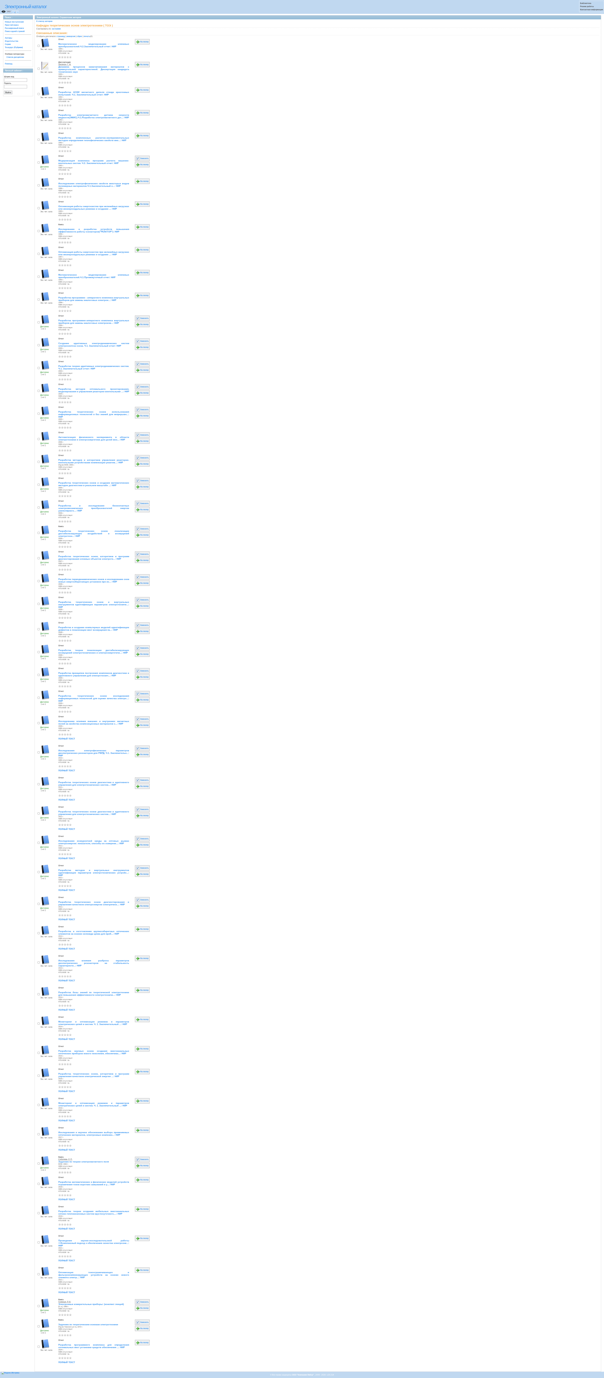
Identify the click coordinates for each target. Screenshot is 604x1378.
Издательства (11, 41)
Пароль (7, 83)
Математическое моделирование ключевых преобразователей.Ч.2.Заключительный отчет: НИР (93, 45)
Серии (8, 44)
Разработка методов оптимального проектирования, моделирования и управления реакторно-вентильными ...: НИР (93, 390)
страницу (60, 36)
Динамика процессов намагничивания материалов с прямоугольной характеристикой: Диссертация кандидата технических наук (93, 69)
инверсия (71, 36)
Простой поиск (12, 25)
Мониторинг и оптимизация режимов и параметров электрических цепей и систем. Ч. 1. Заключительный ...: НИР (93, 1022)
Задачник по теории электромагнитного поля (83, 1161)
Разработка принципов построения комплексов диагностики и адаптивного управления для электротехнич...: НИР (93, 674)
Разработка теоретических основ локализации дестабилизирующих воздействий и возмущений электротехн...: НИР (93, 533)
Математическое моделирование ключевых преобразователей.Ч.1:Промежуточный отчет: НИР (93, 276)
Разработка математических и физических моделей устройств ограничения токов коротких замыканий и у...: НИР (93, 1183)
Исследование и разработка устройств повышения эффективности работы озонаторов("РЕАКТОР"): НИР (93, 230)
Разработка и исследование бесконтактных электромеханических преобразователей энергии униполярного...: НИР (93, 508)
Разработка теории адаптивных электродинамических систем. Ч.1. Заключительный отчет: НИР (93, 367)
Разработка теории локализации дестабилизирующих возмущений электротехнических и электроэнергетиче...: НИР (93, 651)
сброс (79, 36)
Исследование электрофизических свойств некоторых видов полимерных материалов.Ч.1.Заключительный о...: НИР (93, 184)
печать (87, 36)
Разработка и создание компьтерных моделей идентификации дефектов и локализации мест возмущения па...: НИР (93, 628)
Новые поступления (14, 22)
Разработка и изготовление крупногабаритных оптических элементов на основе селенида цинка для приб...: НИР (93, 932)
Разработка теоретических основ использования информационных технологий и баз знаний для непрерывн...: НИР (93, 414)
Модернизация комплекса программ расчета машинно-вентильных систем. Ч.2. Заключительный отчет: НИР (93, 161)
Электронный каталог (26, 6)
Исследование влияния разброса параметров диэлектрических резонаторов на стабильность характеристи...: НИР (93, 963)
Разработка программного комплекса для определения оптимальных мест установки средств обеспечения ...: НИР (93, 1346)
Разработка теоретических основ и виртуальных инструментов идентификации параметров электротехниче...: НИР (93, 604)
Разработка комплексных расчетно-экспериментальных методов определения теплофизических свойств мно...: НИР (93, 139)
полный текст (66, 738)
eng (13, 12)
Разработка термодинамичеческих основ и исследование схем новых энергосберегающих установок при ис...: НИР (93, 580)
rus (17, 12)
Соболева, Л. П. (65, 1159)
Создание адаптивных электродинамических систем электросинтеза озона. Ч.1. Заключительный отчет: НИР (93, 344)
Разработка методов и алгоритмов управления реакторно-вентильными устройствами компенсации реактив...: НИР (93, 461)
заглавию (56, 29)
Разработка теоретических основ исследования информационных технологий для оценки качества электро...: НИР (93, 698)
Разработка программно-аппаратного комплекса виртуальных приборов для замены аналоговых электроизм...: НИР (93, 321)
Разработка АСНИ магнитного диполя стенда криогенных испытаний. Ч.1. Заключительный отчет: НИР (93, 93)
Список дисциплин (15, 57)
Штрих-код (9, 77)
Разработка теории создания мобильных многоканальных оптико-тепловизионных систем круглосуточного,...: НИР (93, 1212)
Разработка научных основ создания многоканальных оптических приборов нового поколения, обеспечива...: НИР (93, 1052)
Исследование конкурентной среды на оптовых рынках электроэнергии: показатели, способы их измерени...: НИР (93, 842)
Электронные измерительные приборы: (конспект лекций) (91, 1304)
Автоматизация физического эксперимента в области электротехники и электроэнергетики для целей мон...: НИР (93, 438)
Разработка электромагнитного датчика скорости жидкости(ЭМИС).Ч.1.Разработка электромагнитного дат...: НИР (93, 116)
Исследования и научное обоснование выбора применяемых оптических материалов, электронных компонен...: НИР (93, 1133)
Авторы (8, 38)
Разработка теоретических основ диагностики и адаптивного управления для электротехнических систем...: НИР (93, 783)
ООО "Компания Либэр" (303, 1375)
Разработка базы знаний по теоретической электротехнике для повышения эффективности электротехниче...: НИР (93, 993)
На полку (144, 42)
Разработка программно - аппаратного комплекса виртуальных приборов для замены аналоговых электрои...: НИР (93, 298)
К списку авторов (44, 21)
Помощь (9, 64)
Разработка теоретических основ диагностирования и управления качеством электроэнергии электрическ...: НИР (93, 903)
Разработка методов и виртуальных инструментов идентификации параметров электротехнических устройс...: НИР (93, 872)
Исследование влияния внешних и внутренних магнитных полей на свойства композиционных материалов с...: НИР (93, 722)
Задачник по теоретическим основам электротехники (88, 1324)
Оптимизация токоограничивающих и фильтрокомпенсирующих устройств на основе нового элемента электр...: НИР (93, 1275)
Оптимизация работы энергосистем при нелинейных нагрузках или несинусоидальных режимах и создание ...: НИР (93, 207)
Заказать (144, 158)
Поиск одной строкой (15, 31)
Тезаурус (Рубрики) (14, 47)
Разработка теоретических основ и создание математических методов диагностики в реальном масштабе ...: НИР (93, 484)
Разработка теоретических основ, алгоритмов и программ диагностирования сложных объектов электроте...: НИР (93, 557)
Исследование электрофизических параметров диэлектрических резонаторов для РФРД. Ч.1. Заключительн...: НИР (93, 753)
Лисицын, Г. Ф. (64, 64)
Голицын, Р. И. (64, 1302)
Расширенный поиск (14, 28)
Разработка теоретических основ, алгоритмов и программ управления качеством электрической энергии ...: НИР (93, 1075)
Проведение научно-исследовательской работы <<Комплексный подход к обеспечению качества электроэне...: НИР (93, 1243)
